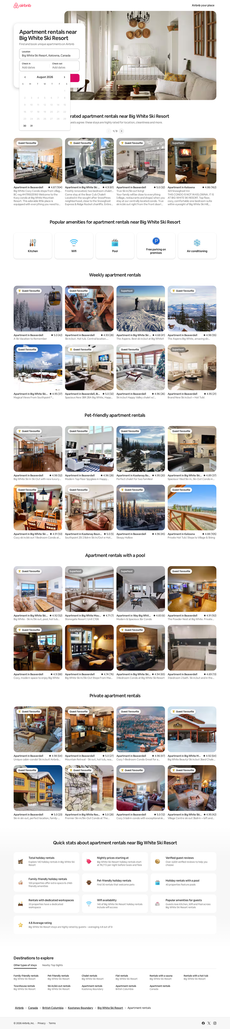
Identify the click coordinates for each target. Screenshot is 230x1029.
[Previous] (109, 131)
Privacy (41, 1023)
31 (31, 125)
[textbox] (34, 67)
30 (24, 125)
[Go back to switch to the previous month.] (25, 77)
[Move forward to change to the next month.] (64, 77)
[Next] (121, 131)
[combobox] (49, 55)
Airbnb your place (203, 5)
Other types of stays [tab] (25, 965)
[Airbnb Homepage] (22, 5)
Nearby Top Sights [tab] (52, 965)
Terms (52, 1023)
